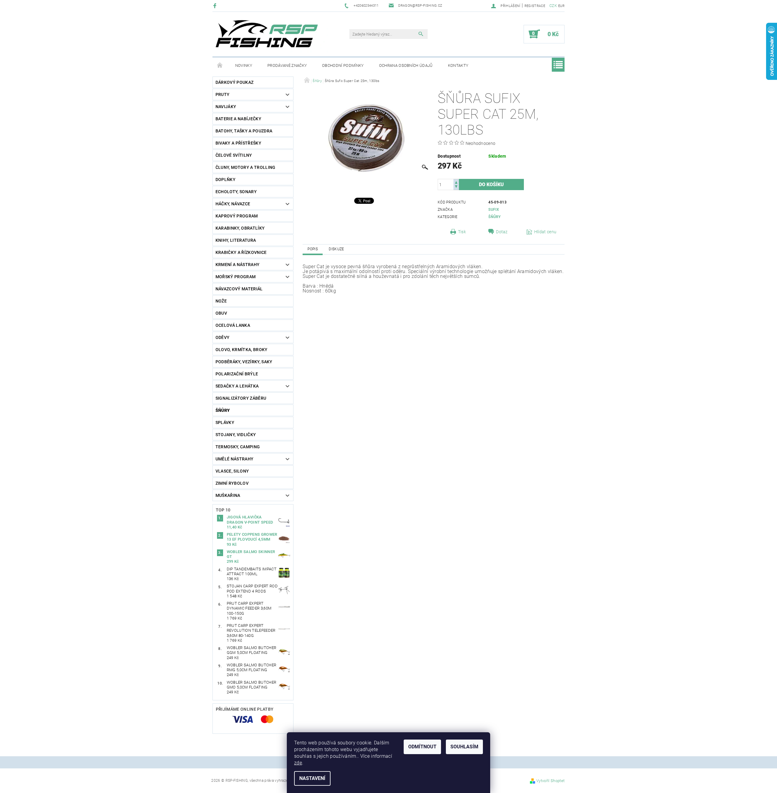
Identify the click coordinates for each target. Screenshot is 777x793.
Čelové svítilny (233, 155)
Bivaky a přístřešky (238, 143)
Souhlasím (464, 747)
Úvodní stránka (220, 65)
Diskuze (336, 249)
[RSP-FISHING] (271, 37)
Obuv (221, 313)
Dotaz (502, 231)
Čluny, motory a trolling (245, 167)
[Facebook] (215, 5)
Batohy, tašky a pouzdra (243, 130)
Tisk (462, 231)
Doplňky (225, 179)
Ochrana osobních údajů (406, 65)
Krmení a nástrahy (237, 264)
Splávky (224, 422)
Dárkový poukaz (234, 82)
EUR (561, 6)
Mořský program (235, 276)
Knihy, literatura (235, 240)
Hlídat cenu (545, 231)
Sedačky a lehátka (237, 386)
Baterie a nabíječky (238, 118)
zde (298, 763)
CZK (553, 5)
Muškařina (227, 495)
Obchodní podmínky (343, 65)
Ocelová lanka (232, 325)
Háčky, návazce (232, 203)
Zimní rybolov (232, 483)
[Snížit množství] (456, 187)
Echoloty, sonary (236, 191)
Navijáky (225, 106)
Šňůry (222, 410)
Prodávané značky (287, 65)
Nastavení (312, 778)
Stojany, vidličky (235, 434)
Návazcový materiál (239, 288)
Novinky (243, 65)
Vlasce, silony (232, 471)
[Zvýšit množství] (456, 182)
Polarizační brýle (236, 373)
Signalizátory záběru (240, 398)
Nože (221, 301)
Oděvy (222, 337)
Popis (312, 249)
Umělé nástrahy (234, 458)
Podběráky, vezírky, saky (244, 361)
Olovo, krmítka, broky (241, 349)
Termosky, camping (237, 446)
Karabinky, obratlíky (240, 228)
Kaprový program (236, 216)
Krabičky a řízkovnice (241, 252)
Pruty (222, 94)
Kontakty (458, 65)
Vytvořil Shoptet (550, 780)
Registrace (534, 6)
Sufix (493, 209)
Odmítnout (422, 747)
